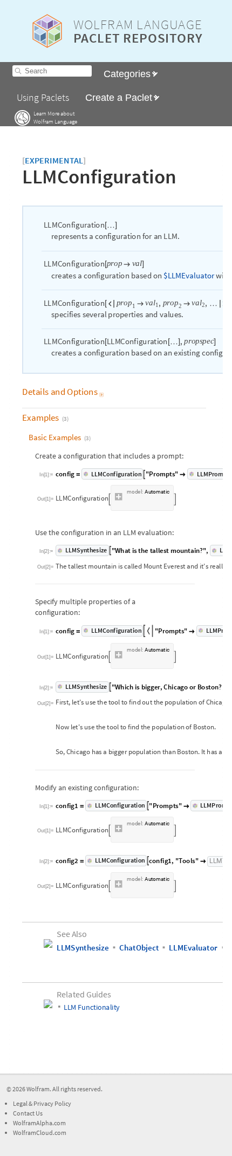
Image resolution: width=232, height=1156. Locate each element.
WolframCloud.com (39, 1132)
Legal (21, 1103)
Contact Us (28, 1113)
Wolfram (38, 1089)
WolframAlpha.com (39, 1123)
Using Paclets (43, 97)
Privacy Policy (52, 1103)
